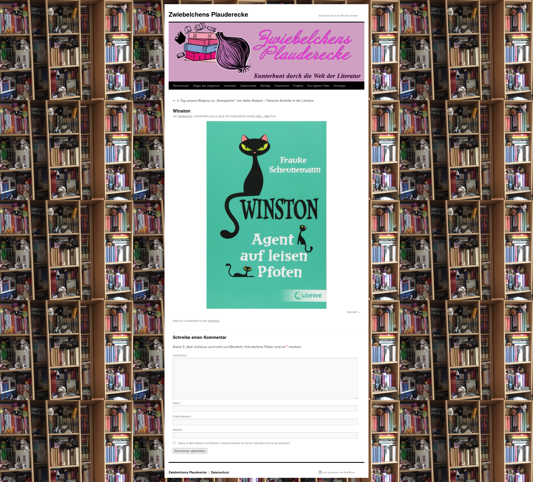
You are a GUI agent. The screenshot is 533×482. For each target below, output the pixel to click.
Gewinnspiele (248, 86)
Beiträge (265, 86)
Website (177, 429)
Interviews (230, 86)
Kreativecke (282, 86)
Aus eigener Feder (318, 86)
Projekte (298, 86)
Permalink (213, 320)
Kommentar (180, 355)
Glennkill (352, 312)
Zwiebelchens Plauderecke (208, 14)
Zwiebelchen (185, 116)
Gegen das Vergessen (206, 86)
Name (177, 403)
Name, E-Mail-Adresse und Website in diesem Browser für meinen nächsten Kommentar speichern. (234, 443)
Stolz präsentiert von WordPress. (339, 472)
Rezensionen (181, 86)
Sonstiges (340, 86)
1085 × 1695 (262, 116)
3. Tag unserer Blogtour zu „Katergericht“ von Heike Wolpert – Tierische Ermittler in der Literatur (243, 100)
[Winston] (266, 215)
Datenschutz (220, 472)
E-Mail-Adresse (182, 416)
